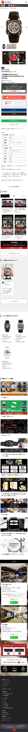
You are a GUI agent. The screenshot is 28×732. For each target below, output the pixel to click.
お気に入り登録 (14, 124)
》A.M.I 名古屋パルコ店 (7, 693)
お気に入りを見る (17, 5)
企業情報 (4, 716)
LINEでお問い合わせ (14, 120)
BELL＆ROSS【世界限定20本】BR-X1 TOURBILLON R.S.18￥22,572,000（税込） (7, 338)
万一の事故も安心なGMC (7, 707)
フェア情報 (4, 698)
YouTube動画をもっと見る (14, 253)
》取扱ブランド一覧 (6, 689)
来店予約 (4, 710)
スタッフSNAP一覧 (14, 301)
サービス (4, 700)
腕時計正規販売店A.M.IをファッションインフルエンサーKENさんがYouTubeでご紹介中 (14, 595)
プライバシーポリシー (7, 718)
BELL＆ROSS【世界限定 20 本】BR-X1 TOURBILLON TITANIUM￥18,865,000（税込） (20, 338)
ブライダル (4, 702)
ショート (22, 195)
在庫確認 (14, 113)
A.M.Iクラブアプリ (6, 714)
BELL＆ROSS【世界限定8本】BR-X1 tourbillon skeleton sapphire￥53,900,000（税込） (7, 365)
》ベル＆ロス (5, 685)
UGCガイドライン (6, 720)
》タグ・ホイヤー (6, 683)
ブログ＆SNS (5, 704)
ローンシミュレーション (14, 117)
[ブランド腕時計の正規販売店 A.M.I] (8, 2)
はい (14, 730)
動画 (14, 195)
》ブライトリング (6, 681)
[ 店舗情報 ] (4, 691)
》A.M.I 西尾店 (5, 695)
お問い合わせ (14, 110)
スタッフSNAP (5, 706)
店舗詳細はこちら (14, 599)
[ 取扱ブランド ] (5, 679)
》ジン (3, 687)
